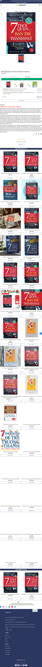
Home (2, 70)
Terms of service (8, 648)
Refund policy (7, 654)
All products (6, 70)
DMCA (6, 641)
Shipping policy (7, 650)
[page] (4, 10)
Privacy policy (7, 646)
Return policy (7, 652)
